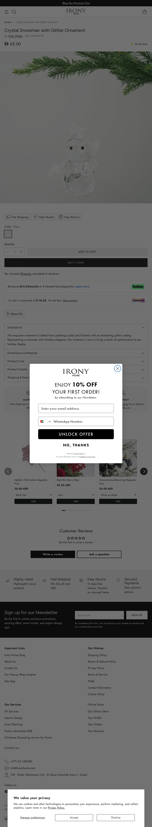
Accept (74, 817)
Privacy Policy (79, 453)
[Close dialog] (117, 368)
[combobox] (45, 421)
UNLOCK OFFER (76, 434)
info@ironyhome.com (87, 456)
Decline (115, 817)
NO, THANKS (76, 445)
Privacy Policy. (56, 808)
